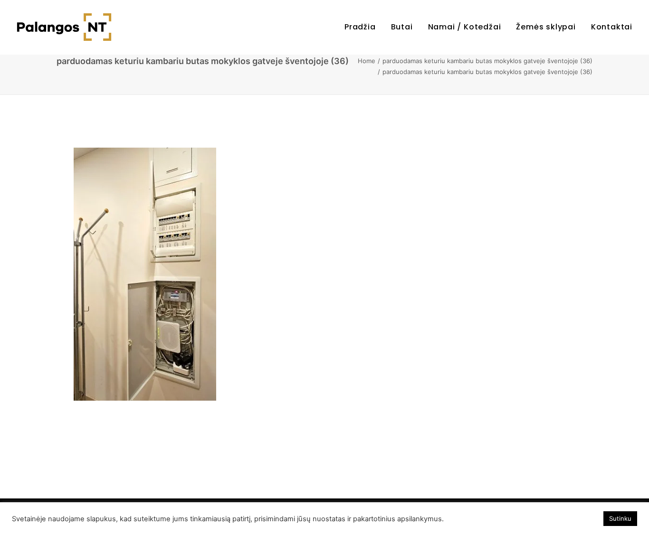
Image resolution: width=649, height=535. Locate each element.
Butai (402, 26)
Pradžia (360, 26)
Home (366, 61)
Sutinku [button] (620, 518)
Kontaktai (611, 26)
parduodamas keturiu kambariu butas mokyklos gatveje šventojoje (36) (487, 61)
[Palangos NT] (64, 27)
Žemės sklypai (545, 26)
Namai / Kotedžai (464, 26)
